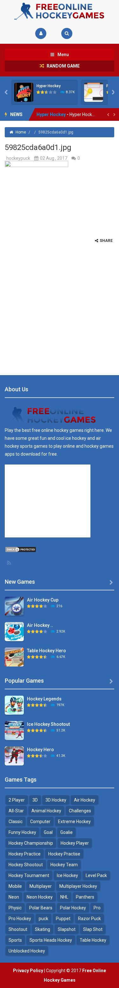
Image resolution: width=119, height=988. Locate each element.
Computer (40, 821)
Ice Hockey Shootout (48, 724)
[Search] (66, 33)
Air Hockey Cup (42, 599)
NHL (64, 897)
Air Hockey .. (40, 625)
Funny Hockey (22, 832)
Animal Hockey (46, 810)
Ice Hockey (67, 875)
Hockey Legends (44, 698)
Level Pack (96, 875)
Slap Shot (92, 929)
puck (43, 918)
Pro (97, 907)
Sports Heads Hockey (51, 940)
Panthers (85, 897)
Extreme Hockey (74, 821)
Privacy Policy (28, 970)
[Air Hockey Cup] (14, 605)
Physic (15, 907)
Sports (15, 940)
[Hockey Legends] (14, 704)
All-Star (16, 810)
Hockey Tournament (29, 875)
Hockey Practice (25, 853)
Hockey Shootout (26, 864)
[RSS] (9, 563)
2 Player (17, 800)
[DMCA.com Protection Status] (20, 549)
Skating (42, 929)
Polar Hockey (73, 907)
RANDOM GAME (63, 65)
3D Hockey (55, 800)
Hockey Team (64, 864)
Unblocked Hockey (27, 950)
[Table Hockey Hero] (14, 656)
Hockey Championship (31, 843)
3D (35, 800)
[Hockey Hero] (14, 755)
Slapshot (67, 929)
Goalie (66, 832)
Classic (16, 821)
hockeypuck (18, 158)
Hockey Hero (40, 749)
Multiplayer (41, 886)
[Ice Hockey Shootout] (14, 730)
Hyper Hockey (48, 86)
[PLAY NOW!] (23, 91)
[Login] (40, 33)
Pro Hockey (20, 918)
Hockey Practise (64, 853)
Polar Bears (40, 907)
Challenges (80, 810)
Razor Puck (89, 918)
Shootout (18, 929)
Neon (14, 897)
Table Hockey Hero (46, 650)
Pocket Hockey (52, 114)
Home (21, 132)
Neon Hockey (40, 897)
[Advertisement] (59, 302)
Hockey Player (75, 843)
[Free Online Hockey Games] (59, 10)
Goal (48, 832)
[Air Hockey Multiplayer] (14, 631)
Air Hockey (84, 800)
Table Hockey (93, 940)
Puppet (63, 918)
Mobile (15, 886)
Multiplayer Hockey (78, 886)
